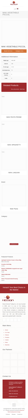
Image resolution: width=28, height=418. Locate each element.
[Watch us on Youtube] (19, 320)
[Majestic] (21, 370)
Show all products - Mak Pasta (18, 89)
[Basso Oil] (21, 356)
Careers (7, 339)
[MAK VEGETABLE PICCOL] (14, 32)
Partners (7, 335)
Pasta (22, 51)
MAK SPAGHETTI (14, 145)
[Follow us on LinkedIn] (15, 320)
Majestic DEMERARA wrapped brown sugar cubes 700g (11, 269)
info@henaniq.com (13, 396)
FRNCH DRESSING (5, 274)
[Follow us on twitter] (8, 320)
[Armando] (6, 370)
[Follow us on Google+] (11, 320)
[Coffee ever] (13, 363)
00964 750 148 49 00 (13, 393)
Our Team (7, 332)
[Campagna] (21, 363)
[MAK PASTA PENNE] (14, 104)
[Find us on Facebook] (4, 320)
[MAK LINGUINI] (14, 159)
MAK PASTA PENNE (14, 117)
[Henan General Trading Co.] (14, 3)
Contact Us (19, 414)
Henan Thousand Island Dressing (9, 278)
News (6, 342)
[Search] (11, 9)
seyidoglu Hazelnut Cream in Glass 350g (11, 260)
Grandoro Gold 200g (6, 264)
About (6, 330)
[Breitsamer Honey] (6, 363)
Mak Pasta (10, 51)
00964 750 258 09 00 (13, 391)
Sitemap (13, 414)
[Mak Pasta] (14, 196)
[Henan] (13, 356)
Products (7, 337)
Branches (7, 344)
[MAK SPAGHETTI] (14, 132)
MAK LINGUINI (14, 172)
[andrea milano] (6, 356)
